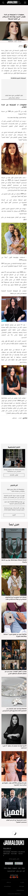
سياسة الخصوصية (20, 890)
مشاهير (14, 418)
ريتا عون (21, 45)
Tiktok (20, 854)
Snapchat (6, 854)
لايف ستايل (19, 871)
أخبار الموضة (10, 41)
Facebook (21, 852)
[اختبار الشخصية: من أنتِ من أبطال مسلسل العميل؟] (14, 803)
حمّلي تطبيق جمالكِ (14, 859)
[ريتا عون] (25, 46)
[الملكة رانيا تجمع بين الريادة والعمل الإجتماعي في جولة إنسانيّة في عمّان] (14, 580)
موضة (15, 41)
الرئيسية (19, 41)
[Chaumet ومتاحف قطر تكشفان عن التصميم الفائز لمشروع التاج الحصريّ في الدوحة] (14, 692)
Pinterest (14, 852)
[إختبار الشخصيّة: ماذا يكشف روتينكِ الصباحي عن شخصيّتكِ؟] (14, 458)
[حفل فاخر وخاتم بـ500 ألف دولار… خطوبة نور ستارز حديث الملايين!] (14, 766)
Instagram (6, 852)
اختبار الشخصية (11, 871)
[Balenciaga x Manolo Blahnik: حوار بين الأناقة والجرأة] (14, 543)
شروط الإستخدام (7, 886)
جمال (19, 868)
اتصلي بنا (22, 882)
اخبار (20, 418)
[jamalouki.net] (14, 2)
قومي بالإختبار (14, 475)
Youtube (14, 854)
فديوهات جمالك (7, 868)
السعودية (14, 868)
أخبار (24, 871)
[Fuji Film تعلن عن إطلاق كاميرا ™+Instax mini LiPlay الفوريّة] (14, 618)
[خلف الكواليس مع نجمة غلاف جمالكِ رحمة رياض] (14, 86)
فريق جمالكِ (21, 886)
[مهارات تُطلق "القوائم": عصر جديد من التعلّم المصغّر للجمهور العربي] (14, 655)
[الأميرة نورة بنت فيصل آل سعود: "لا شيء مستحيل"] (14, 729)
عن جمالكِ (9, 882)
